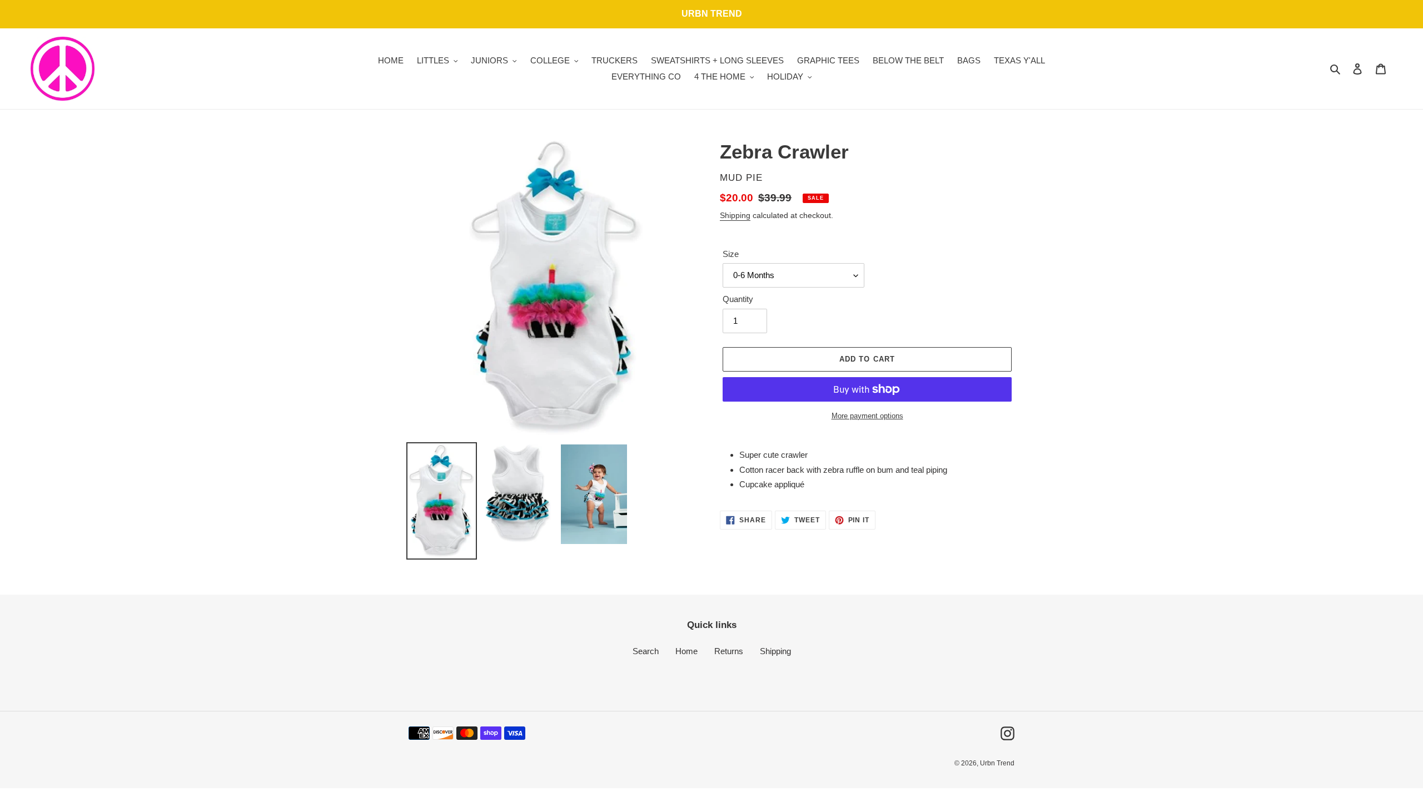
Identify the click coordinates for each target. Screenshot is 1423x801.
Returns (728, 651)
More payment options (867, 416)
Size (731, 254)
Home (686, 651)
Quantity (738, 299)
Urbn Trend (997, 763)
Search (646, 651)
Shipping (735, 215)
